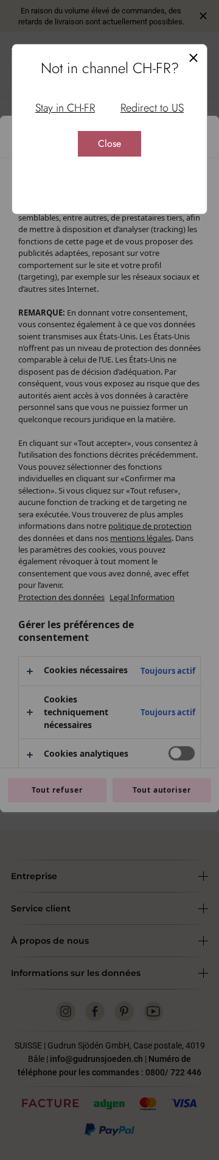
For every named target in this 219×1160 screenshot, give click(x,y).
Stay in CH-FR (65, 108)
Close (109, 143)
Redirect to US (152, 108)
